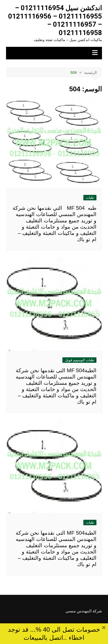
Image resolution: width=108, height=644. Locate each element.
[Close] (103, 627)
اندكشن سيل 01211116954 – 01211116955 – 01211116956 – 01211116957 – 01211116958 (55, 20)
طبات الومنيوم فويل (79, 360)
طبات (90, 198)
